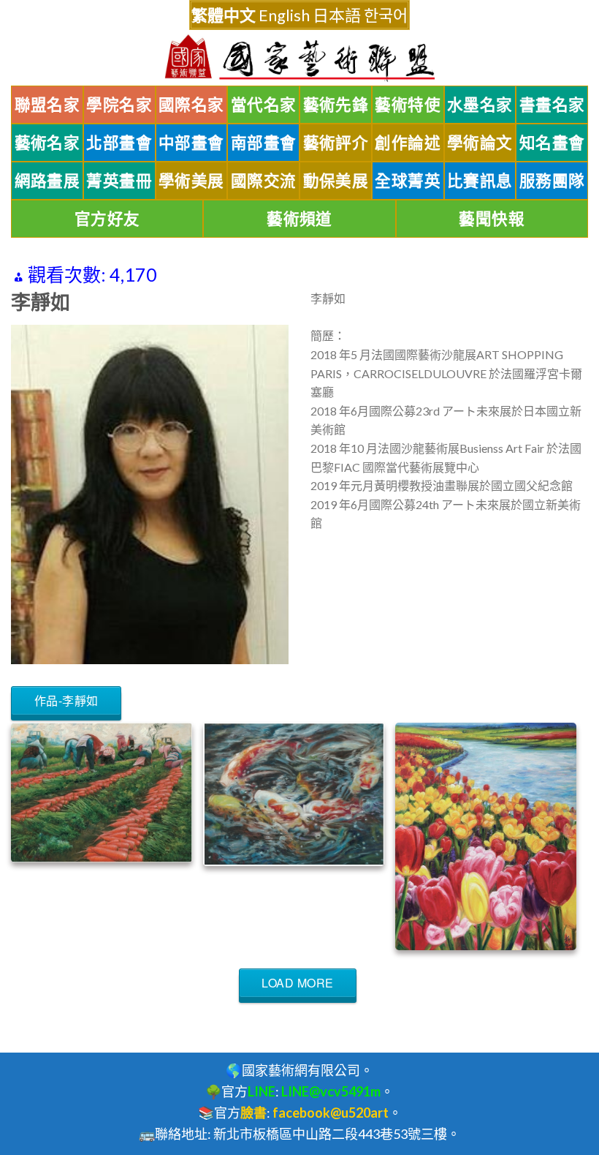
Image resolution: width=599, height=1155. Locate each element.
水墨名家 (480, 104)
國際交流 (264, 180)
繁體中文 (223, 15)
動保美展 (336, 180)
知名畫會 (552, 142)
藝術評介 (336, 142)
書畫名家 (552, 104)
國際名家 (191, 104)
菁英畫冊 (119, 180)
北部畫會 (119, 142)
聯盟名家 (47, 104)
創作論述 (407, 142)
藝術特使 (407, 104)
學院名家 (119, 104)
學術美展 (191, 180)
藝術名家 (47, 142)
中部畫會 (191, 142)
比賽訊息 (480, 180)
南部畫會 (264, 142)
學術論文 (480, 142)
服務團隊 (552, 180)
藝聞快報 (491, 218)
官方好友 (107, 218)
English (284, 15)
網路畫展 (47, 180)
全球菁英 (407, 180)
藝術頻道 (299, 218)
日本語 (337, 15)
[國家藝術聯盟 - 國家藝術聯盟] (299, 58)
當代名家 (264, 104)
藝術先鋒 (336, 104)
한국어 (386, 15)
